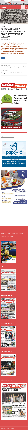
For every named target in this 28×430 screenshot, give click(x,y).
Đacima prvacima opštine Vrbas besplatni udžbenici (14, 66)
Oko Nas (3, 7)
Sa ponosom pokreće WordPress (7, 428)
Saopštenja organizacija (7, 236)
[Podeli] (3, 58)
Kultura (3, 26)
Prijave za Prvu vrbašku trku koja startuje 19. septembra (12, 72)
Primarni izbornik (26, 7)
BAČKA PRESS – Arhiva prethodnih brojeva (11, 231)
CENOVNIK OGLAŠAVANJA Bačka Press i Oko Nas (12, 233)
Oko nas (8, 39)
